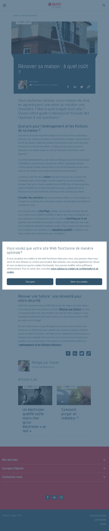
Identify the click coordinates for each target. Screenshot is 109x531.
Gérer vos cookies (78, 281)
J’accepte (30, 281)
